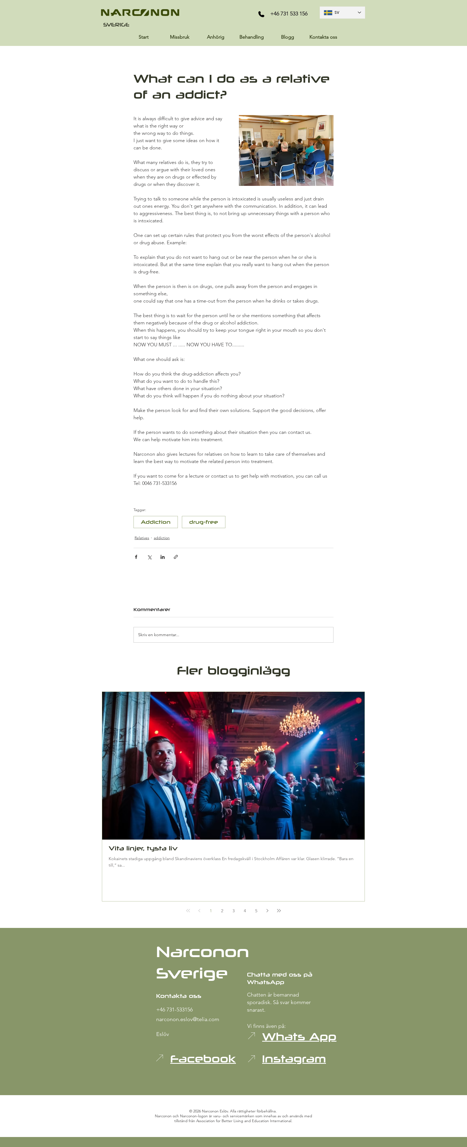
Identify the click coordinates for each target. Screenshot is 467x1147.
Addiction (156, 522)
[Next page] (267, 910)
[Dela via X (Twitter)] (149, 556)
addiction (162, 537)
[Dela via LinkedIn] (162, 556)
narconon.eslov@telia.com (187, 1019)
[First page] (188, 910)
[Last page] (279, 910)
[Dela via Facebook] (136, 556)
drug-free (203, 522)
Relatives (142, 537)
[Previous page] (199, 910)
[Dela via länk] (175, 556)
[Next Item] (355, 766)
